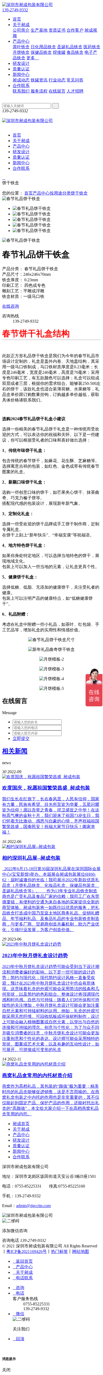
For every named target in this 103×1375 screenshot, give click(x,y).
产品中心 (21, 41)
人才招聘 (75, 91)
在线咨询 (10, 306)
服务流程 (39, 91)
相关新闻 (14, 751)
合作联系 (21, 85)
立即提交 (21, 738)
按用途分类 (60, 193)
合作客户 (75, 30)
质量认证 (21, 69)
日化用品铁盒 (43, 47)
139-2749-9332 (15, 10)
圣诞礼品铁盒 (69, 47)
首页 (17, 19)
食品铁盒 (75, 52)
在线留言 (57, 91)
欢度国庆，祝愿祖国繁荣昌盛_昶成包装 (46, 788)
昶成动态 (21, 80)
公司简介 (21, 30)
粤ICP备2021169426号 (26, 1251)
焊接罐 (59, 52)
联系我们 (21, 91)
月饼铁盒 (21, 52)
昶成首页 (21, 1123)
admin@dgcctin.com (33, 1205)
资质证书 (57, 30)
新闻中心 (21, 74)
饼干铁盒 (79, 193)
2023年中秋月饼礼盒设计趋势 (35, 955)
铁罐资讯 (39, 80)
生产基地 (39, 30)
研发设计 (21, 63)
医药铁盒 (91, 47)
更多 (32, 58)
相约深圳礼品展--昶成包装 (31, 858)
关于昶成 (21, 24)
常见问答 (75, 80)
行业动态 (57, 80)
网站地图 (80, 1251)
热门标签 (59, 1251)
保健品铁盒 (41, 52)
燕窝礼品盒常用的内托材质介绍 (37, 1075)
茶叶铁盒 (21, 47)
